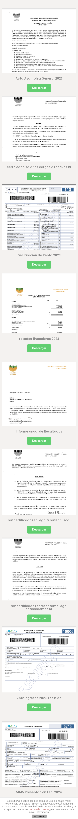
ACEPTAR (39, 816)
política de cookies (39, 809)
